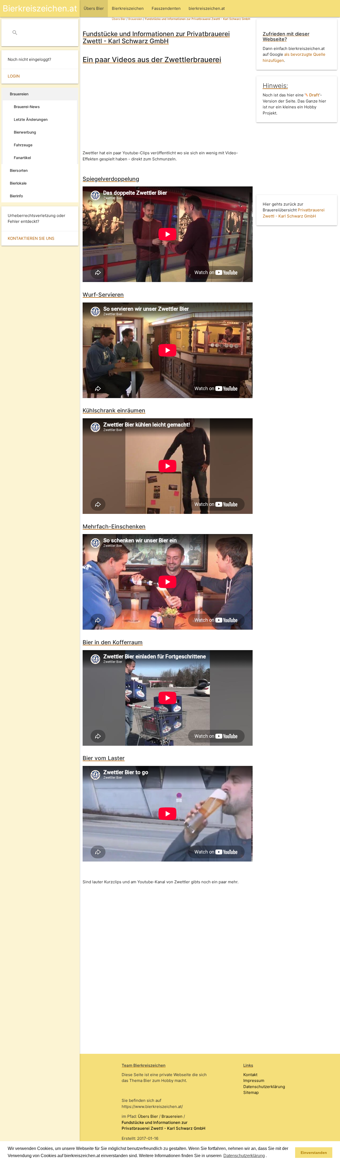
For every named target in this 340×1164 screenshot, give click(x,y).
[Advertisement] (166, 107)
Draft (313, 94)
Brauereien (135, 19)
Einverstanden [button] (314, 1152)
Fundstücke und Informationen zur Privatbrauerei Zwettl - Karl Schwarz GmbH (197, 19)
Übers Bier (119, 19)
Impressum (253, 1080)
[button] (268, 1156)
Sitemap (251, 1092)
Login (14, 76)
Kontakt (250, 1074)
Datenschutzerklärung (264, 1086)
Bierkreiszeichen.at (40, 8)
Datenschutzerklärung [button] (244, 1155)
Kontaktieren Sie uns (31, 238)
